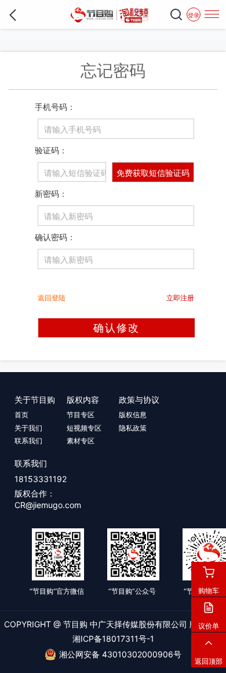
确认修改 (116, 328)
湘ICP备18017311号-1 (113, 638)
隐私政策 (133, 428)
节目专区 (80, 414)
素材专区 (80, 440)
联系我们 (28, 440)
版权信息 (133, 414)
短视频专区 (84, 428)
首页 (21, 414)
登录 (193, 15)
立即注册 (180, 297)
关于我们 (28, 428)
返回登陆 (51, 297)
